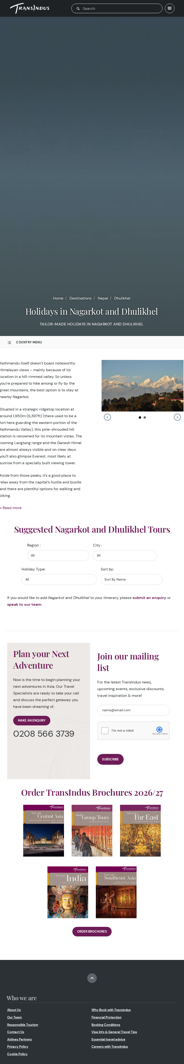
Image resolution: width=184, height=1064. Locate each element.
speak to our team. (24, 604)
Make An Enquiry (32, 720)
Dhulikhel (122, 298)
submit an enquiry (149, 597)
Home (58, 298)
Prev (107, 417)
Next (177, 417)
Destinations (80, 298)
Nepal (103, 298)
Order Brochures (92, 931)
